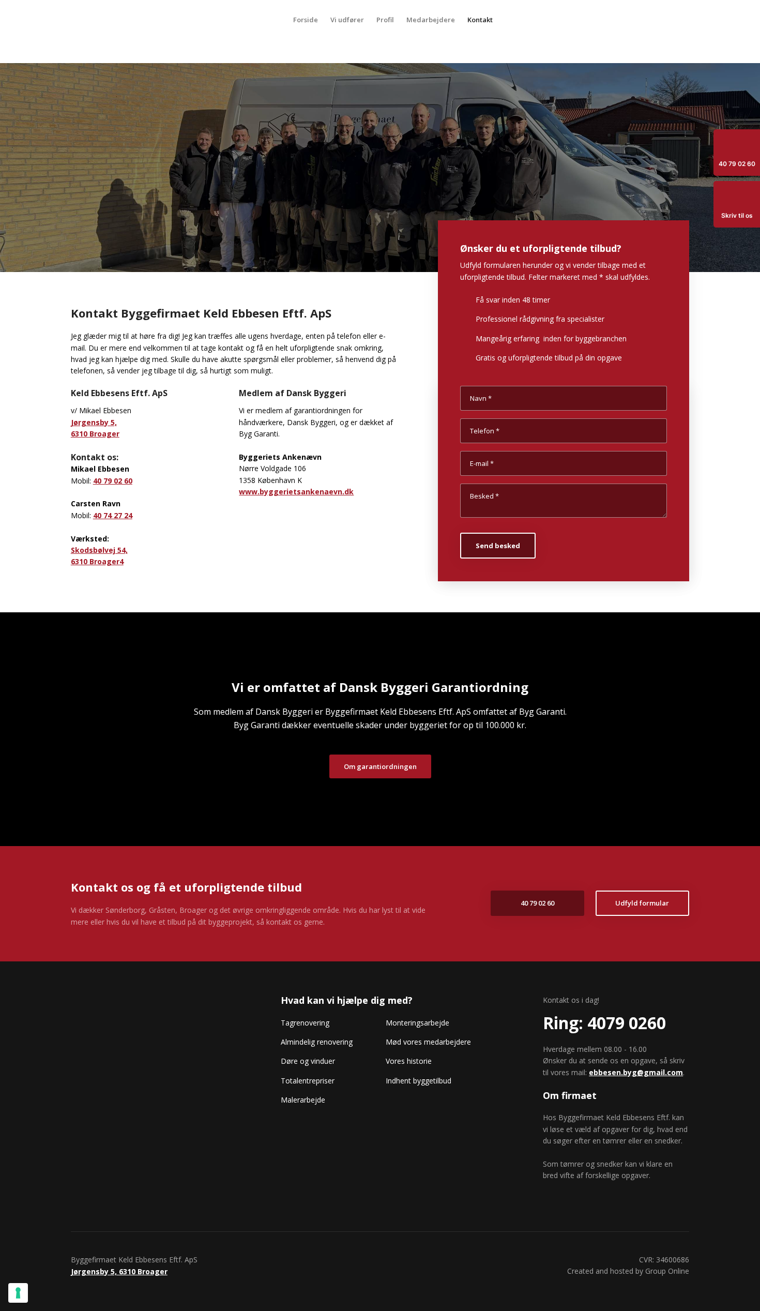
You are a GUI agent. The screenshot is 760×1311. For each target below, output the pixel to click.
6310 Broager (95, 434)
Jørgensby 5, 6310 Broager (119, 1271)
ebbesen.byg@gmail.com (636, 1072)
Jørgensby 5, (94, 422)
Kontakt (480, 19)
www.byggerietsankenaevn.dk (296, 491)
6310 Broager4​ (97, 561)
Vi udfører (347, 19)
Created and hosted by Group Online (628, 1271)
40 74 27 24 (112, 515)
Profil (385, 19)
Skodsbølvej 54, (99, 550)
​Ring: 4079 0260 (604, 1023)
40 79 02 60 (112, 481)
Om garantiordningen (380, 766)
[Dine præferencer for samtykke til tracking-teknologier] (18, 1293)
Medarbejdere (430, 19)
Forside (305, 19)
